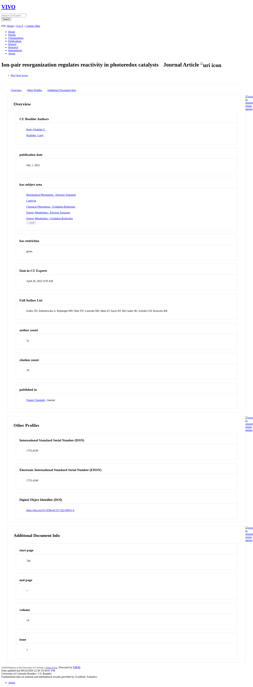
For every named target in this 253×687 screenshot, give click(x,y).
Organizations (15, 38)
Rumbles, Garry (35, 135)
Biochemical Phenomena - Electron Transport (51, 194)
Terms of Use (51, 667)
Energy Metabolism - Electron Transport (48, 212)
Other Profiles (34, 90)
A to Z (19, 25)
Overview (16, 90)
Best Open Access (19, 75)
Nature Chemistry (36, 400)
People (12, 34)
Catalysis (31, 200)
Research (13, 47)
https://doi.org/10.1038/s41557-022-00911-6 (50, 510)
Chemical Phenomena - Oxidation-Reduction (50, 206)
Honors (12, 44)
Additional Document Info (61, 90)
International (15, 50)
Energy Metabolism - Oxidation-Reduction (49, 218)
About (11, 53)
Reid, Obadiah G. (36, 129)
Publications (15, 41)
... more (31, 222)
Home (10, 25)
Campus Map (32, 25)
